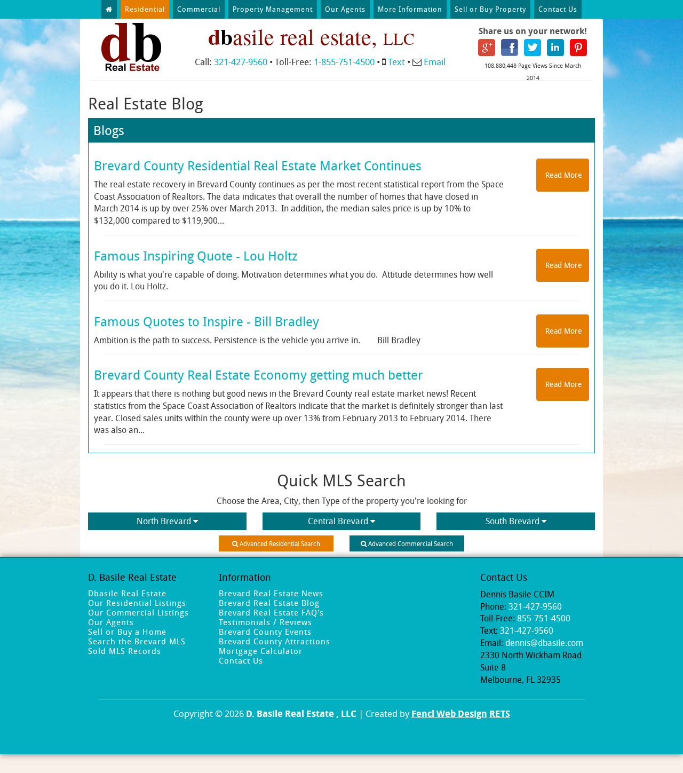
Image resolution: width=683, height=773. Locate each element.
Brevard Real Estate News (271, 593)
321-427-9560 (240, 62)
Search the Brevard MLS (137, 641)
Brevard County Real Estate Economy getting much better (258, 374)
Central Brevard (338, 521)
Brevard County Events (265, 631)
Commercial (198, 9)
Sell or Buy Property (490, 9)
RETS (499, 713)
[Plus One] (486, 46)
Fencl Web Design (449, 713)
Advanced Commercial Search (410, 543)
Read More (562, 175)
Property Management (273, 9)
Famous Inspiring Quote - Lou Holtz (196, 255)
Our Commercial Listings (138, 612)
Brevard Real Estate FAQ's (271, 612)
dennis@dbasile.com (544, 643)
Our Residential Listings (137, 602)
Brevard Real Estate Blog (269, 602)
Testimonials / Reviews (265, 622)
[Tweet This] (532, 46)
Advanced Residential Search (279, 543)
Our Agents (345, 9)
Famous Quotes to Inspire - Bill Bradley (206, 321)
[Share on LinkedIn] (555, 46)
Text (396, 62)
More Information (410, 9)
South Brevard (512, 521)
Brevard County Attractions (274, 641)
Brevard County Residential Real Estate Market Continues (258, 165)
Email (435, 62)
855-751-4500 (543, 618)
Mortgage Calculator (261, 650)
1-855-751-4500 (344, 62)
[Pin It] (578, 46)
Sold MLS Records (124, 650)
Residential (145, 9)
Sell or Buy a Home (127, 631)
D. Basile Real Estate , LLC (301, 713)
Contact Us (557, 9)
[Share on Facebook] (509, 46)
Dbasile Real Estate (127, 593)
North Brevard (164, 521)
